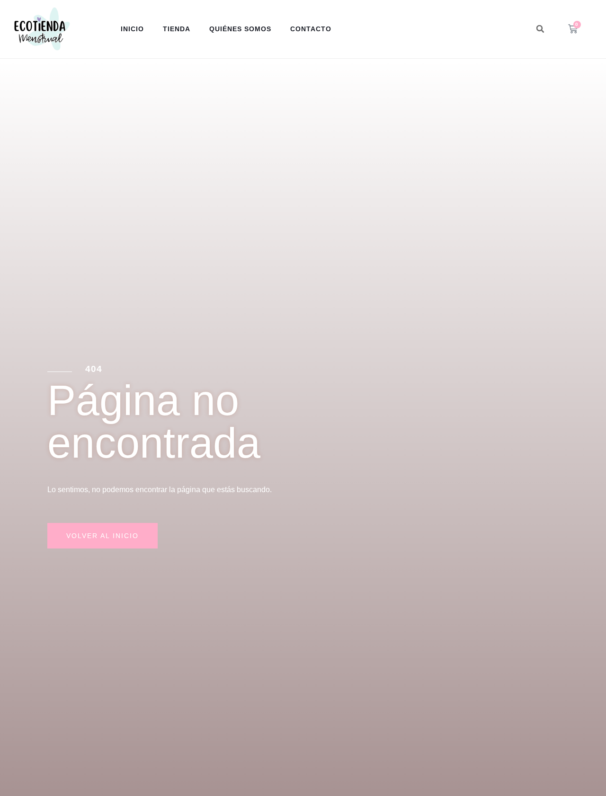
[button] (540, 29)
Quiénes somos (240, 29)
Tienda (176, 29)
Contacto (310, 29)
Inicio (132, 29)
